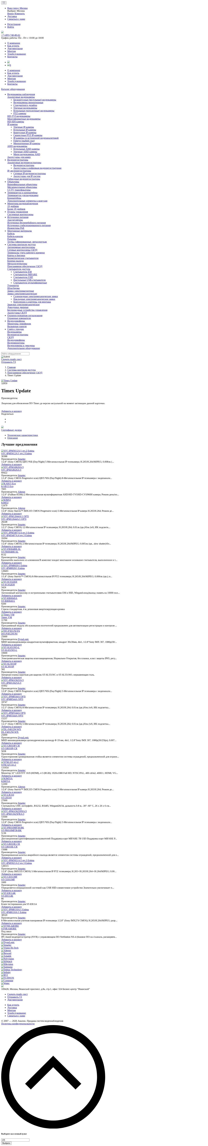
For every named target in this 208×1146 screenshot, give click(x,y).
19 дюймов (13, 206)
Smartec (22, 459)
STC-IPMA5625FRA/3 (12, 814)
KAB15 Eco (7, 486)
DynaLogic (23, 639)
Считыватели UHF (23, 277)
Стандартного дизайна (25, 105)
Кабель (11, 233)
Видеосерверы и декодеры (21, 345)
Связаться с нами (16, 1015)
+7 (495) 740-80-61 (10, 35)
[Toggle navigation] (3, 2)
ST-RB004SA (8, 601)
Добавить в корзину (11, 411)
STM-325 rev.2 (8, 765)
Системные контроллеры (20, 214)
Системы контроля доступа (21, 244)
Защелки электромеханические (23, 304)
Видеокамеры (14, 332)
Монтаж (11, 51)
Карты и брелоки (16, 255)
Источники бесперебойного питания (26, 222)
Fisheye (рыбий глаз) (24, 140)
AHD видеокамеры (17, 146)
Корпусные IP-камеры (24, 132)
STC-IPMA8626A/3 (11, 470)
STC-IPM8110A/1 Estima (13, 912)
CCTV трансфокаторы (19, 190)
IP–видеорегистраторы (19, 170)
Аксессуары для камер (19, 157)
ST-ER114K (7, 896)
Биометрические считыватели (23, 258)
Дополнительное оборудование (23, 348)
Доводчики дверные (17, 307)
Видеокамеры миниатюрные (28, 102)
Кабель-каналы (15, 236)
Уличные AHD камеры (25, 151)
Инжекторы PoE (15, 228)
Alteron (21, 491)
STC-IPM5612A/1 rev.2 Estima (16, 453)
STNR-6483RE (8, 928)
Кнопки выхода (15, 261)
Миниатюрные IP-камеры (26, 143)
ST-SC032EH (8, 584)
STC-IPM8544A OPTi (12, 699)
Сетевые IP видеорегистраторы (29, 173)
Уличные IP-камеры (23, 127)
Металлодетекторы (17, 263)
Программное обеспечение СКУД (24, 266)
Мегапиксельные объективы (22, 187)
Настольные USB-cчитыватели (29, 280)
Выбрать (6, 1143)
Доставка (12, 1007)
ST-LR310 (6, 797)
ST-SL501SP (7, 666)
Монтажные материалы (19, 231)
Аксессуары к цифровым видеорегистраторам (37, 168)
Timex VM (6, 617)
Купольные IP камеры (24, 129)
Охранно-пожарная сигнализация (24, 315)
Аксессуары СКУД (17, 312)
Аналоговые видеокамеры (21, 97)
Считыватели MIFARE (25, 274)
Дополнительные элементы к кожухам (27, 200)
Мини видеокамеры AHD (26, 154)
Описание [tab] (12, 438)
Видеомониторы (16, 342)
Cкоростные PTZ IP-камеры (27, 135)
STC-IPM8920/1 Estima (13, 568)
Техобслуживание (16, 54)
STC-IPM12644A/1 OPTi (13, 519)
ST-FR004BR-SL (9, 552)
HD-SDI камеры (15, 121)
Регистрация (13, 24)
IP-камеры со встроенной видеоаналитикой (36, 138)
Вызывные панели (17, 326)
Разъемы (11, 239)
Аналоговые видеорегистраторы (24, 162)
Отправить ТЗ (8, 362)
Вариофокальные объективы (22, 184)
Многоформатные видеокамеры (24, 119)
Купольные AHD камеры (26, 149)
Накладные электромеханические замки (34, 299)
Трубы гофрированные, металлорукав (27, 241)
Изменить (19, 13)
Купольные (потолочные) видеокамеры (33, 110)
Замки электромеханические (22, 293)
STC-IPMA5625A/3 (11, 683)
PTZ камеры (19, 113)
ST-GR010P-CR (9, 748)
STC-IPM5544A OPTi (12, 715)
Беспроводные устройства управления (27, 310)
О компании (13, 43)
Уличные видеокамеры (25, 108)
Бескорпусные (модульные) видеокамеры (34, 99)
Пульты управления (17, 211)
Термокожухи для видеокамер (22, 195)
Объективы (13, 181)
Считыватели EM (22, 271)
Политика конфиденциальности (18, 1023)
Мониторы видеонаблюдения (22, 203)
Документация (15, 48)
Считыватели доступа (18, 269)
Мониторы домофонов (19, 323)
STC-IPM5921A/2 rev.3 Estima (16, 863)
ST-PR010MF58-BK (11, 830)
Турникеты (13, 285)
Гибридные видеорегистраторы (23, 179)
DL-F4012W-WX (10, 732)
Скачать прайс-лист (11, 359)
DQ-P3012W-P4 (9, 633)
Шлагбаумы (13, 288)
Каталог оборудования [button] (13, 89)
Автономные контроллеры (21, 247)
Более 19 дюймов (16, 209)
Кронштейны (14, 198)
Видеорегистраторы (17, 160)
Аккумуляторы (15, 220)
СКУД (10, 337)
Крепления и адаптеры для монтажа (32, 302)
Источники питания (17, 217)
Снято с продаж (15, 329)
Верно (10, 13)
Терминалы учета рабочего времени (26, 252)
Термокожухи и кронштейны (22, 192)
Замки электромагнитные (20, 291)
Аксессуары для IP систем (26, 176)
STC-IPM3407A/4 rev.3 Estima (16, 535)
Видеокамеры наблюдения (21, 94)
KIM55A (5, 781)
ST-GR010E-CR (9, 846)
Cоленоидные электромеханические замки (35, 296)
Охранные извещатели (19, 318)
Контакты (12, 56)
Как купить (13, 45)
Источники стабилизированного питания (29, 225)
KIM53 (4, 502)
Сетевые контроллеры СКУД (22, 250)
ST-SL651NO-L (9, 650)
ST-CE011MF (8, 879)
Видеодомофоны (16, 321)
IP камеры (12, 124)
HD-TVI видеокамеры (18, 116)
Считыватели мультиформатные (30, 282)
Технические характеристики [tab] (22, 435)
